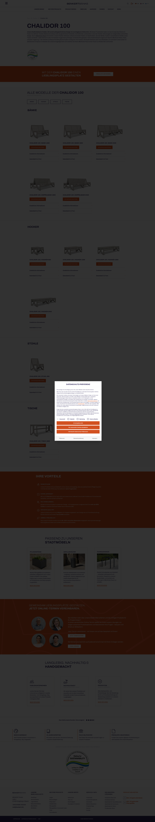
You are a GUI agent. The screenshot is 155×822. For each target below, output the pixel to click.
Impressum (94, 438)
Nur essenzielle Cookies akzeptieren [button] (78, 427)
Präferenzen (62, 438)
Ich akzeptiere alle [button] (78, 423)
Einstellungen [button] (81, 403)
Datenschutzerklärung (92, 400)
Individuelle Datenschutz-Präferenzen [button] (78, 431)
